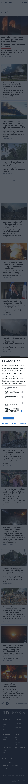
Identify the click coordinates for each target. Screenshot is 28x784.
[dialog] (14, 392)
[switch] (22, 392)
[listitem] (14, 388)
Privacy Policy (22, 423)
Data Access (14, 423)
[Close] (24, 360)
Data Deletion (5, 423)
